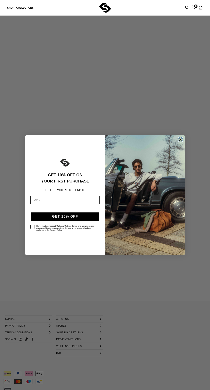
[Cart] (200, 8)
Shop (10, 7)
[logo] (105, 7)
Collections (25, 7)
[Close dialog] (180, 139)
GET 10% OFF (65, 216)
